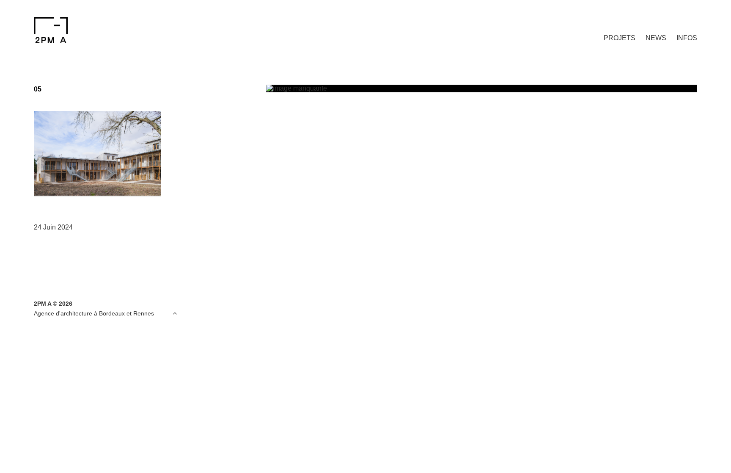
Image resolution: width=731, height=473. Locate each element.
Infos (686, 37)
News (656, 37)
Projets (619, 37)
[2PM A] (75, 30)
